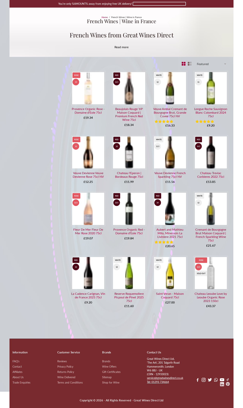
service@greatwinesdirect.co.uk (165, 378)
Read (117, 47)
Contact (17, 366)
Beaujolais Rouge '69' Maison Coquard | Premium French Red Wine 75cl (129, 114)
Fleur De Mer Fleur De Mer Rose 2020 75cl (88, 231)
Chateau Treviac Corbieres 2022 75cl (210, 174)
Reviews (62, 361)
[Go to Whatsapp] (216, 380)
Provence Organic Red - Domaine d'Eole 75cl (129, 231)
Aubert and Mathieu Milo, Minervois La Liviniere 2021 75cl (169, 233)
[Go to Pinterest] (228, 384)
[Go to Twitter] (209, 380)
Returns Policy (65, 371)
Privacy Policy (65, 366)
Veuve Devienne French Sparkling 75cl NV (170, 174)
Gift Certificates (111, 371)
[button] (164, 121)
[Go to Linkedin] (222, 384)
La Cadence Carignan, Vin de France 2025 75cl (88, 295)
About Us (18, 377)
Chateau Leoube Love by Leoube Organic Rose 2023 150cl (211, 297)
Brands (106, 361)
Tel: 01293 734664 (158, 382)
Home (105, 17)
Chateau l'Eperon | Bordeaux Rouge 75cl (129, 174)
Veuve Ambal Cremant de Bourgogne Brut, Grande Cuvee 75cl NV (170, 112)
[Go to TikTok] (228, 380)
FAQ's (16, 361)
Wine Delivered (66, 377)
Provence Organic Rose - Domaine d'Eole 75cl (88, 110)
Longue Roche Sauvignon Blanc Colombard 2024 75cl (210, 112)
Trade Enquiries (21, 382)
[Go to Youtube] (222, 380)
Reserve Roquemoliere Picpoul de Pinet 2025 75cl (129, 297)
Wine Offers (109, 366)
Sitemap (107, 377)
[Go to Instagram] (203, 380)
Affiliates (17, 371)
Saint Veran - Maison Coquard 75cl (170, 295)
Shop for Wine (110, 382)
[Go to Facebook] (198, 380)
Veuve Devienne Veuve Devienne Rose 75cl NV (88, 174)
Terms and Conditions (70, 382)
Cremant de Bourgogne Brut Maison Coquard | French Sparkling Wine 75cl (210, 235)
